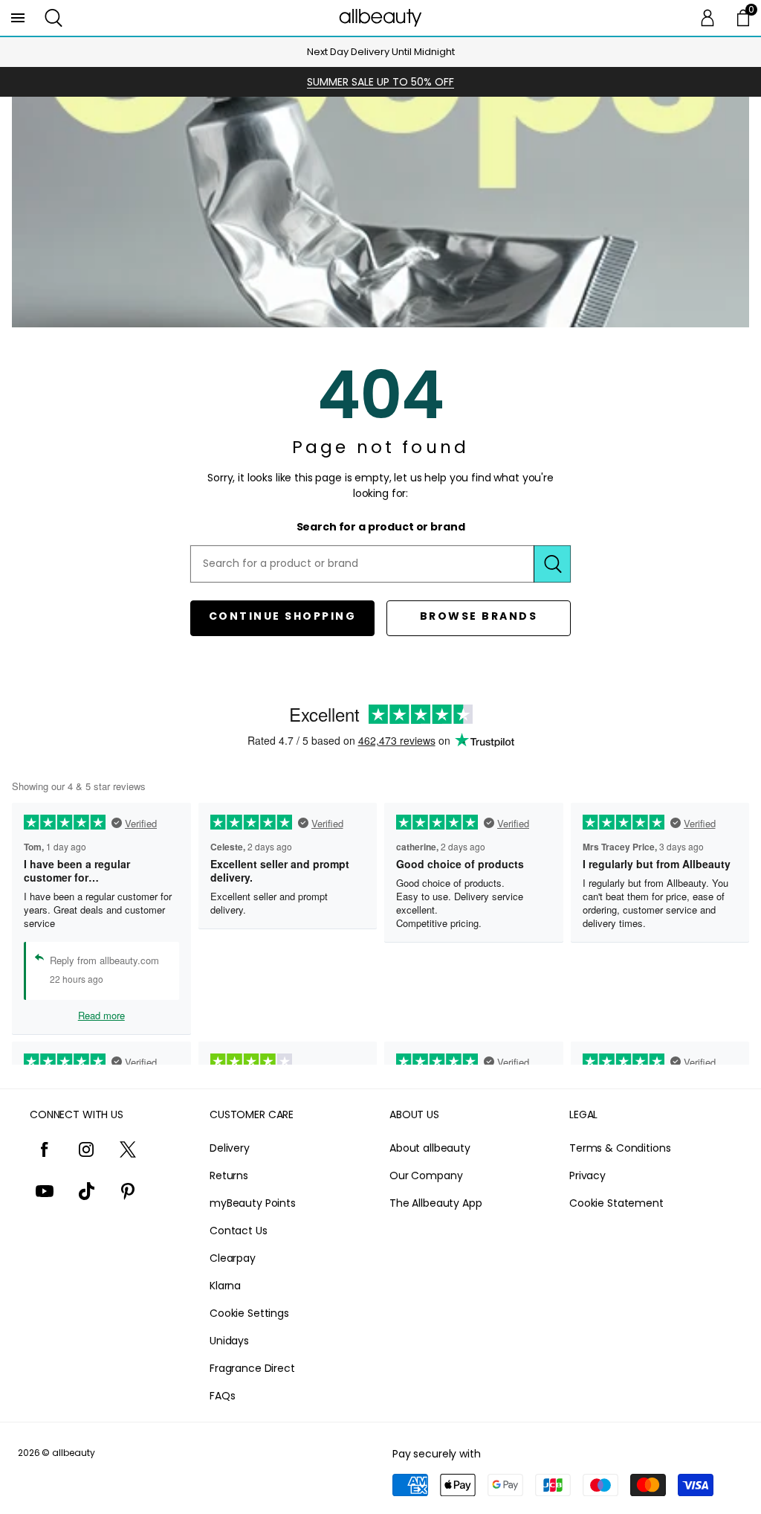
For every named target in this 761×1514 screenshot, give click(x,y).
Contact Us (239, 1230)
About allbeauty (429, 1148)
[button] (53, 18)
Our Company (425, 1175)
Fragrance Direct (252, 1368)
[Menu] (18, 18)
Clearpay (233, 1258)
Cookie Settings (249, 1313)
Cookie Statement (616, 1203)
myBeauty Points (253, 1203)
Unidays (229, 1340)
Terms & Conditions (619, 1148)
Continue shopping (283, 616)
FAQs (222, 1395)
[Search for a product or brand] (552, 564)
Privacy (587, 1175)
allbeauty (73, 1452)
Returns (229, 1175)
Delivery (230, 1148)
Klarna (225, 1285)
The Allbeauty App (435, 1203)
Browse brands (479, 616)
